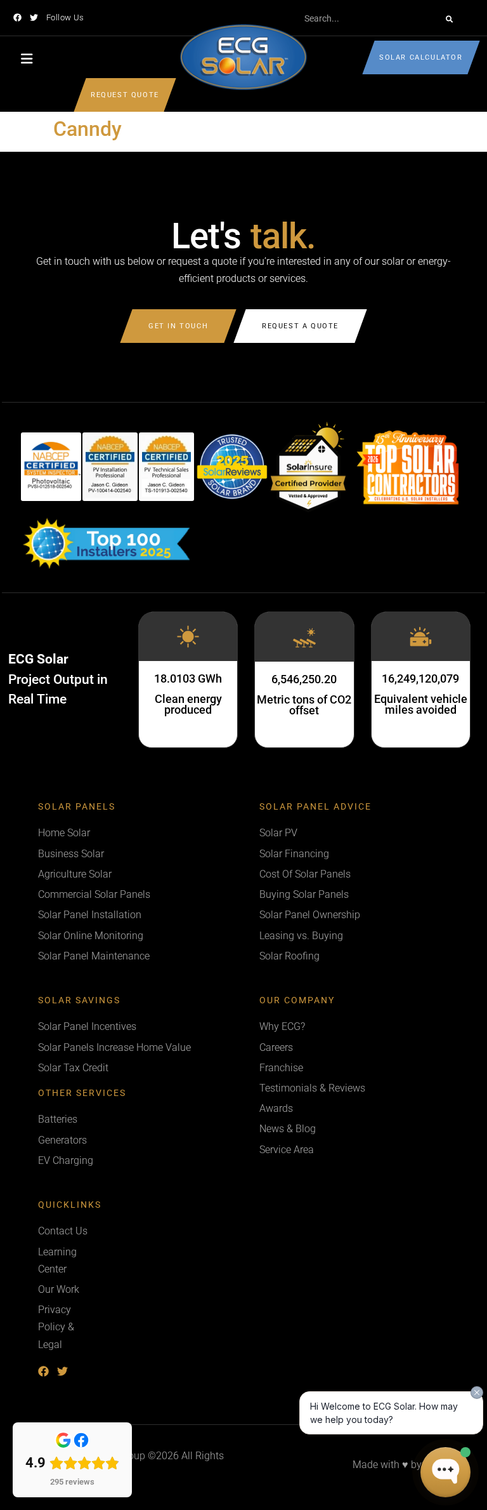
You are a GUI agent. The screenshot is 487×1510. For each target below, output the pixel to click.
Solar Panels (76, 806)
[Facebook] (17, 17)
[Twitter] (34, 17)
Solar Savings (79, 1000)
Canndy (87, 129)
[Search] (449, 19)
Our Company (297, 1000)
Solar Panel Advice (315, 806)
